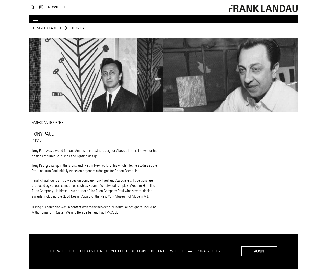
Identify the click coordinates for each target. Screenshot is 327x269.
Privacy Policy (209, 251)
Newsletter (57, 7)
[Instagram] (41, 7)
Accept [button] (259, 251)
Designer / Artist (47, 28)
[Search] (32, 7)
